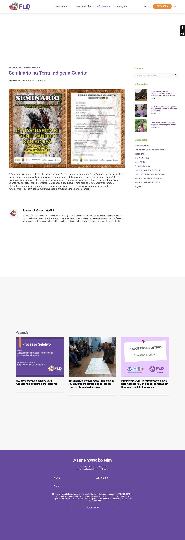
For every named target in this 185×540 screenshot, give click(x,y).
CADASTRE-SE (92, 507)
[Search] (175, 75)
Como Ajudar (121, 6)
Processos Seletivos (142, 166)
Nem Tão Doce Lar (142, 158)
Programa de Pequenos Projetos (147, 182)
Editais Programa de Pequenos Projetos (150, 150)
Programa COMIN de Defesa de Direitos (24, 67)
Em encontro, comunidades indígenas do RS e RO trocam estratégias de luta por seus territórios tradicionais (91, 384)
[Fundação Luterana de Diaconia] (19, 6)
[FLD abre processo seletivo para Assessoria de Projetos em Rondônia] (40, 357)
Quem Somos (62, 6)
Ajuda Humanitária (142, 146)
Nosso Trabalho (83, 6)
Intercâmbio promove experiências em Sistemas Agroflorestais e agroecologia (163, 93)
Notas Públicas (140, 162)
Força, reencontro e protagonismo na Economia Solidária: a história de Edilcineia (164, 109)
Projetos (138, 187)
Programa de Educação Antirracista (149, 178)
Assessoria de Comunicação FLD (38, 210)
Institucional (139, 154)
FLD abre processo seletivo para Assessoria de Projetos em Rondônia (36, 382)
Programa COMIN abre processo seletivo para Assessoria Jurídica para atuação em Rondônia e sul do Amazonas (144, 384)
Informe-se (102, 6)
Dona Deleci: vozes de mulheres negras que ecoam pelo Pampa (163, 124)
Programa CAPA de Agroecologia (147, 170)
